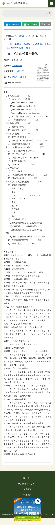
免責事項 (27, 489)
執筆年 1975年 (19, 77)
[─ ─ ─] (51, 3)
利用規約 (27, 495)
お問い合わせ (27, 478)
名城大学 (20, 71)
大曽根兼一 (17, 65)
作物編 (21, 36)
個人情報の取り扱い (27, 484)
